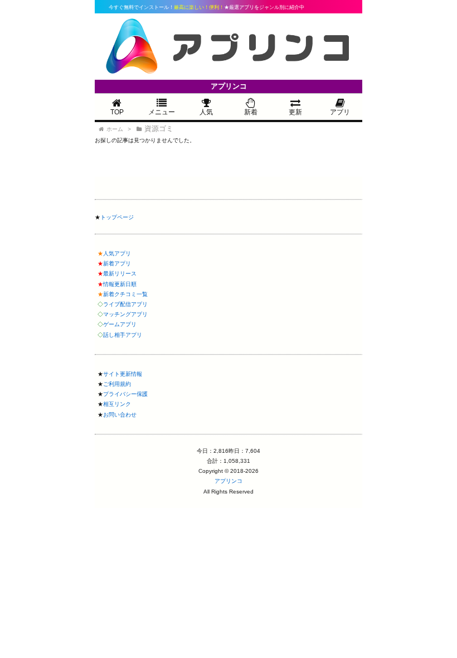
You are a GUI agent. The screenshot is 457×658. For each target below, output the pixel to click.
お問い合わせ (120, 415)
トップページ (117, 217)
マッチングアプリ (125, 314)
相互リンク (117, 404)
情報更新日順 (120, 284)
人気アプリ (117, 253)
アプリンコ (228, 481)
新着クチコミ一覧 (125, 294)
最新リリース (120, 273)
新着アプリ (117, 263)
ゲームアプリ (120, 324)
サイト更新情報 (122, 374)
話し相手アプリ (122, 335)
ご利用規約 (117, 384)
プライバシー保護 (125, 394)
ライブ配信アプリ (125, 304)
